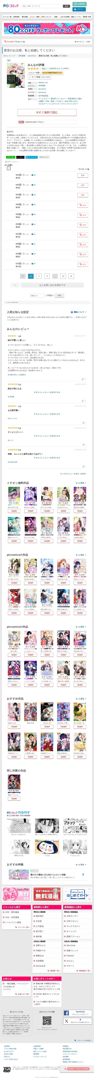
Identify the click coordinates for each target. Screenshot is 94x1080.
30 (34, 185)
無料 (82, 175)
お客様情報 (37, 1046)
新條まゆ (40, 956)
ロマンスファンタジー (69, 104)
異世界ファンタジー (58, 99)
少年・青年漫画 (12, 912)
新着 (55, 17)
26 (34, 195)
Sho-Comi (70, 945)
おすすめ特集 (65, 17)
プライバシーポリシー (70, 1054)
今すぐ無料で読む (47, 112)
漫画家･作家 (87, 17)
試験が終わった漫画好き (18, 375)
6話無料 (47, 757)
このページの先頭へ (84, 1040)
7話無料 (47, 655)
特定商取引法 (67, 1049)
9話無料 (30, 541)
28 (34, 204)
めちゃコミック (9, 56)
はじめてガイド (9, 1051)
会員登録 (7, 1046)
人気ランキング (46, 17)
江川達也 (40, 926)
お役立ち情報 (8, 1054)
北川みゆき (41, 966)
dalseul (41, 82)
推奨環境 (36, 1054)
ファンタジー (43, 99)
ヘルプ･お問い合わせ (11, 1059)
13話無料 (47, 511)
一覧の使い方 (83, 169)
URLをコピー (44, 157)
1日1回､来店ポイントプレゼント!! (46, 995)
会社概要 (66, 1057)
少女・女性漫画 (12, 917)
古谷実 (39, 921)
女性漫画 (21, 56)
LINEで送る (11, 157)
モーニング (71, 931)
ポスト (21, 157)
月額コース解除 (38, 1049)
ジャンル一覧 (7, 17)
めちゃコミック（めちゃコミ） (42, 1077)
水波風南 (40, 961)
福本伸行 (40, 916)
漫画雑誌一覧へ (85, 971)
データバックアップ (40, 1057)
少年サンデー (72, 916)
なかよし (70, 961)
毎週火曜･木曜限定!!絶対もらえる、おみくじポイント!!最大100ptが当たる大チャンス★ (47, 986)
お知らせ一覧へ (24, 994)
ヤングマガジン (73, 926)
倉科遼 (39, 936)
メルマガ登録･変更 (10, 1049)
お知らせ (7, 1057)
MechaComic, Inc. (54, 1077)
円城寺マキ (41, 951)
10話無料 (14, 583)
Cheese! (70, 956)
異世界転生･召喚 (74, 99)
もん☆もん (13, 418)
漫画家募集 (66, 1059)
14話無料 (14, 727)
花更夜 (12, 396)
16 (63, 276)
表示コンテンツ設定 (40, 1051)
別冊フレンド (72, 951)
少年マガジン (72, 921)
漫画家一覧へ (55, 971)
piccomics (32, 56)
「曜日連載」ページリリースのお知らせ (16, 986)
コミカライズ (54, 104)
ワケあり (59, 101)
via (46, 82)
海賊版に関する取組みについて (73, 1062)
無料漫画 (16, 17)
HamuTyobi (13, 462)
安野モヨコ (41, 945)
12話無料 (47, 541)
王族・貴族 (50, 101)
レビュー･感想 (34, 17)
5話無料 (14, 685)
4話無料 (14, 655)
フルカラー (42, 104)
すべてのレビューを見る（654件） (73, 474)
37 (34, 244)
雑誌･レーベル (76, 17)
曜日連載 (25, 17)
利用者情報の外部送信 (70, 1051)
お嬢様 (41, 101)
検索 (66, 6)
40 (34, 224)
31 (34, 234)
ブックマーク (31, 157)
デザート (70, 966)
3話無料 (14, 511)
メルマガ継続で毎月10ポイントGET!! (47, 1003)
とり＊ (12, 440)
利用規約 (66, 1046)
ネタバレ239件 (62, 68)
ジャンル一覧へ (24, 927)
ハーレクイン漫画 (13, 922)
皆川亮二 (40, 931)
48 (34, 175)
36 (34, 214)
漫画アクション (73, 936)
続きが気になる (71, 101)
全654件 (53, 68)
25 (34, 254)
